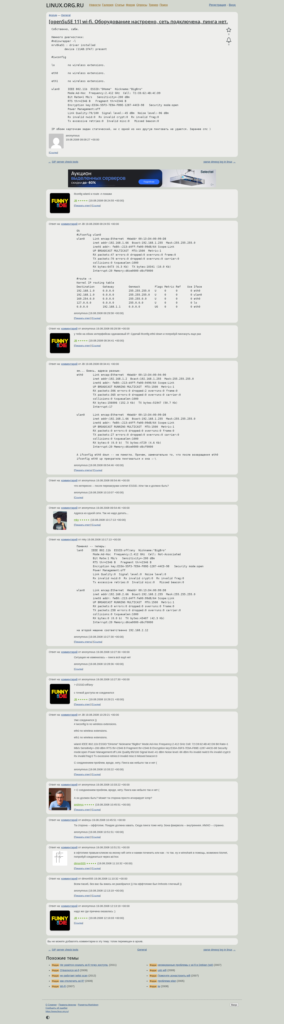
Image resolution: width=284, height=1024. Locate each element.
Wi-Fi (63, 986)
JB (75, 200)
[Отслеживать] (229, 40)
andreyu (79, 804)
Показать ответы (83, 470)
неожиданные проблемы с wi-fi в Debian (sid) (185, 964)
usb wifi (162, 970)
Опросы (141, 5)
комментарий (69, 223)
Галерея (107, 5)
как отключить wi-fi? (72, 980)
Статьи (119, 5)
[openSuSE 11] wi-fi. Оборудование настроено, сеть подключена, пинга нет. (138, 21)
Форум (130, 5)
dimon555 (80, 863)
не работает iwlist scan (74, 975)
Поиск (164, 5)
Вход (232, 5)
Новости (95, 5)
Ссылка (53, 152)
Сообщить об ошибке (56, 1008)
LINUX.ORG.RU (65, 5)
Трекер (153, 5)
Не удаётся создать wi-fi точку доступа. (84, 964)
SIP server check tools (65, 161)
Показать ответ (82, 205)
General (66, 15)
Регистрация (217, 5)
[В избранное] (229, 30)
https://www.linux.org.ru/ (57, 1011)
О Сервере (51, 1004)
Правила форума (67, 1004)
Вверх (234, 1005)
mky (76, 519)
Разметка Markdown (88, 1004)
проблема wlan (167, 980)
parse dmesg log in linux (218, 161)
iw (159, 986)
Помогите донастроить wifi (174, 975)
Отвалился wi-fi (69, 970)
